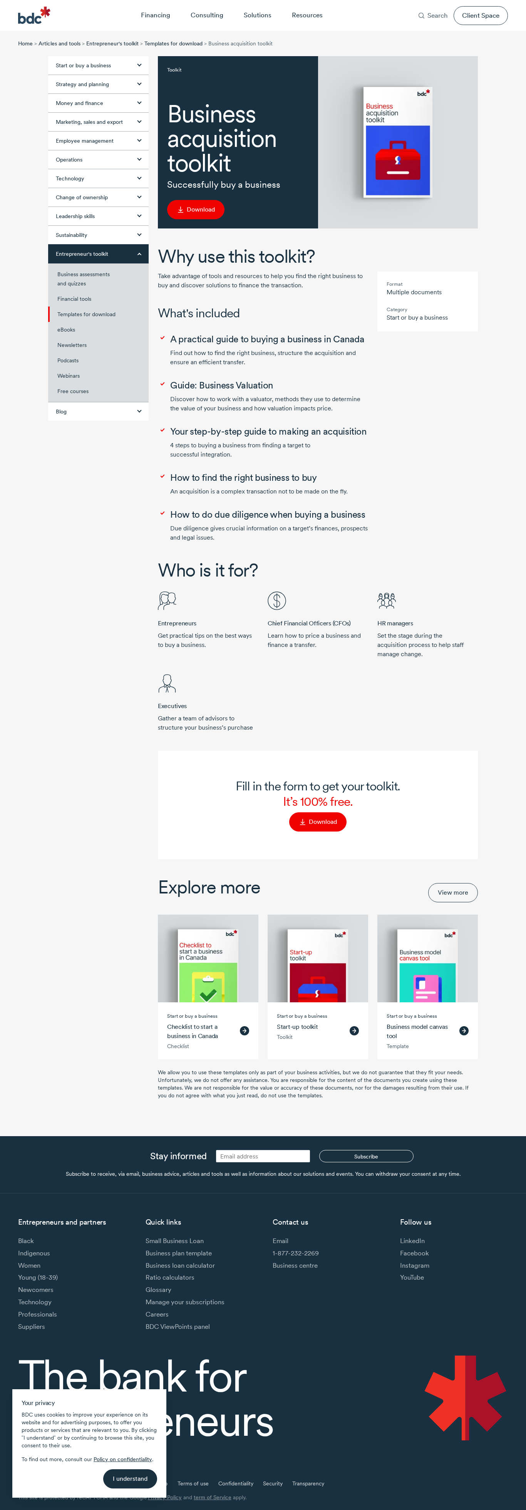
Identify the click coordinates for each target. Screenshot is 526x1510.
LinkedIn (412, 1241)
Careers (437, 5)
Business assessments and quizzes (83, 279)
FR (504, 5)
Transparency (308, 1483)
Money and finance (79, 103)
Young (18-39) (38, 1277)
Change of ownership (82, 197)
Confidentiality (235, 1483)
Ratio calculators (170, 1277)
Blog (61, 411)
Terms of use (193, 1483)
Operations (69, 160)
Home (25, 43)
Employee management (85, 141)
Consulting (207, 15)
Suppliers (31, 1326)
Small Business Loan (175, 1241)
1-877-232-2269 (296, 1253)
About (410, 5)
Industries (382, 5)
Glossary (158, 1289)
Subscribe (366, 1156)
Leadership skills (75, 216)
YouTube (412, 1277)
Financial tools (74, 299)
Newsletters (72, 345)
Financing (155, 15)
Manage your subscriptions (185, 1302)
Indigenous (34, 1253)
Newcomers (36, 1289)
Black (26, 1241)
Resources (307, 15)
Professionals (37, 1314)
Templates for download (173, 43)
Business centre (295, 1265)
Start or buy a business (83, 65)
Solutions (257, 15)
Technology (70, 178)
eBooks (66, 330)
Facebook (414, 1253)
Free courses (73, 391)
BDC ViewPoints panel (178, 1326)
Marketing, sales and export (89, 122)
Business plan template (179, 1253)
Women (29, 1265)
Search (437, 15)
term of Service (212, 1497)
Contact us (470, 5)
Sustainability (71, 235)
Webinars (68, 376)
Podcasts (68, 360)
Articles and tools (59, 43)
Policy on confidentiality (123, 1459)
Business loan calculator (180, 1265)
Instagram (414, 1265)
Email (280, 1241)
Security (273, 1483)
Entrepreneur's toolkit (112, 43)
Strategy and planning (82, 84)
